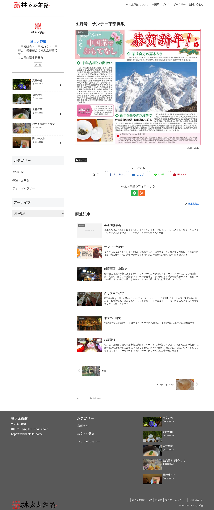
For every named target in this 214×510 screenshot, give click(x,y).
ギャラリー (180, 500)
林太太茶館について (142, 500)
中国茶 (158, 500)
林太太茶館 (38, 41)
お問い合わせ (195, 500)
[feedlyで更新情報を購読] (134, 193)
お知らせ (82, 160)
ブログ (168, 500)
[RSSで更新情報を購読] (141, 193)
